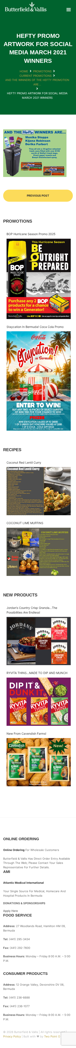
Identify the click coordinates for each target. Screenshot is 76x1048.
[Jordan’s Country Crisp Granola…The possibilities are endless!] (39, 641)
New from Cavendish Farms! (26, 733)
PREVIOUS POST (38, 195)
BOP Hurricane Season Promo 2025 (31, 234)
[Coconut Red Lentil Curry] (39, 491)
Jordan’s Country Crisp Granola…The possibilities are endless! (32, 610)
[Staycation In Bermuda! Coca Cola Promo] (39, 381)
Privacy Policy (12, 1036)
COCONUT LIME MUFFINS (25, 523)
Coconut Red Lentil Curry (24, 462)
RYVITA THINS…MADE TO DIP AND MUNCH (37, 673)
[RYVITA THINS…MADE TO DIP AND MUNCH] (39, 702)
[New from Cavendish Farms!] (39, 762)
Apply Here (10, 910)
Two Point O (52, 1036)
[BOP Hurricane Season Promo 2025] (39, 279)
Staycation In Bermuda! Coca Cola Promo (35, 327)
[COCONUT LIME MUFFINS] (39, 552)
